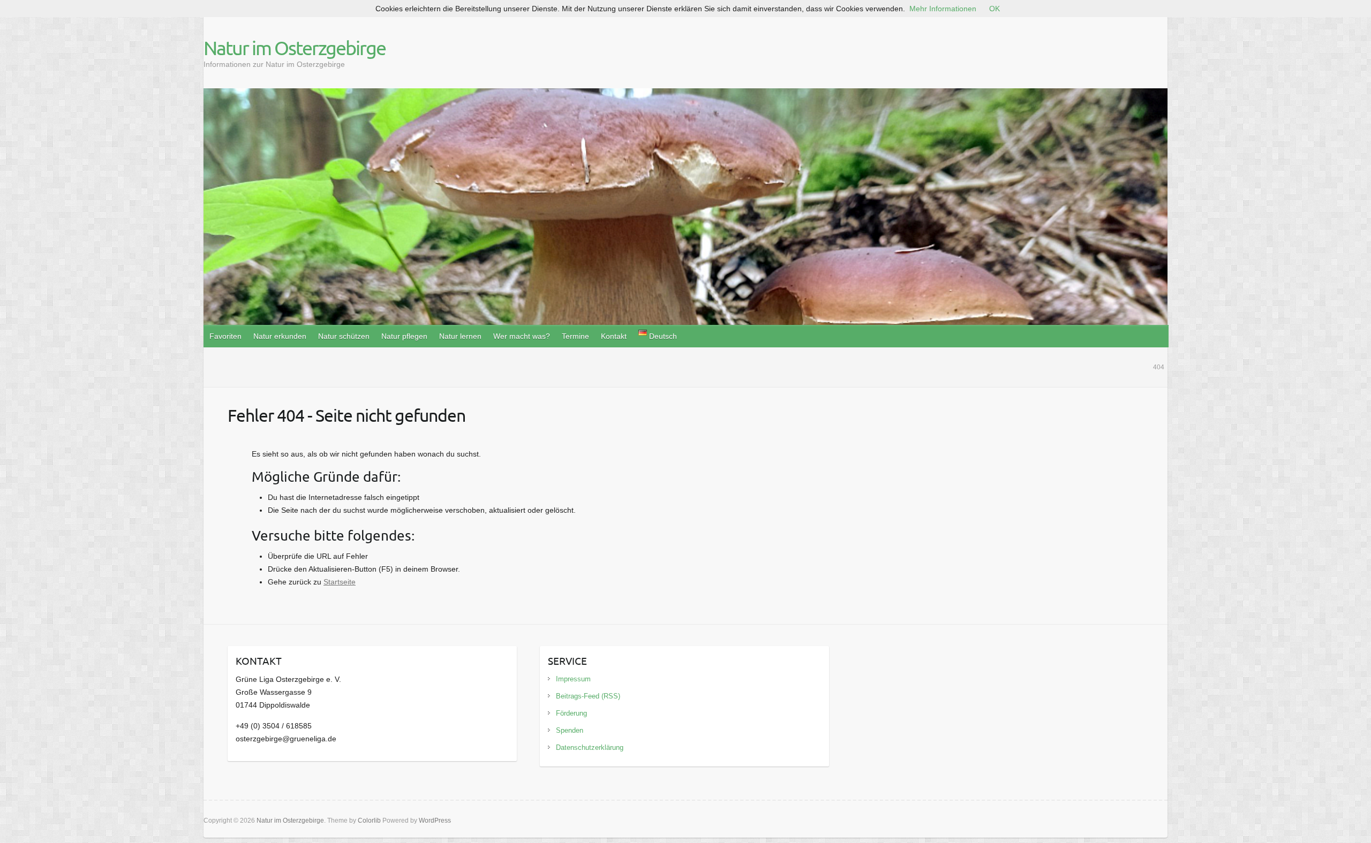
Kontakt (614, 336)
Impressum (573, 679)
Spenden (569, 730)
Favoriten (225, 336)
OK (994, 8)
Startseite (339, 582)
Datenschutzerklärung (589, 747)
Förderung (571, 713)
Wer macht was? (521, 336)
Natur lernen (460, 336)
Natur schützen (344, 336)
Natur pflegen (404, 336)
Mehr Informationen (942, 8)
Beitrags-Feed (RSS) (588, 696)
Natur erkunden (279, 336)
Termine (575, 336)
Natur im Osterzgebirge (295, 47)
